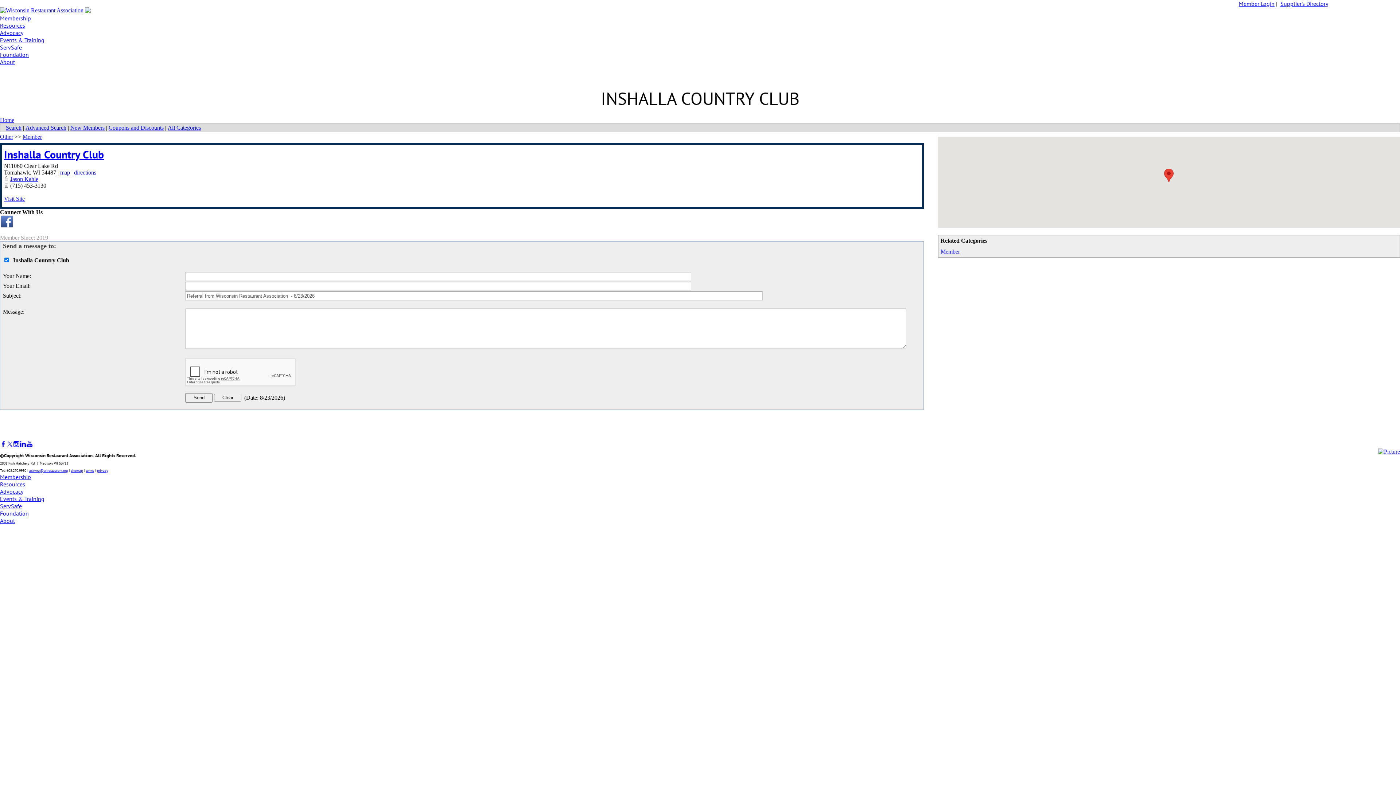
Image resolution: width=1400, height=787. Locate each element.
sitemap (77, 470)
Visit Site (14, 199)
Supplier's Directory (1304, 3)
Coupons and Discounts (136, 128)
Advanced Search (46, 128)
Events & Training (22, 40)
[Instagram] (16, 444)
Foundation (14, 54)
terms (90, 470)
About (7, 62)
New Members (87, 128)
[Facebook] (3, 444)
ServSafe (11, 47)
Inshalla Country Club (54, 154)
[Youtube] (29, 444)
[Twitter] (10, 444)
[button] (1169, 175)
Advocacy (11, 32)
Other (6, 137)
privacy (102, 470)
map (65, 172)
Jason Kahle (24, 179)
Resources (12, 25)
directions (85, 172)
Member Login (1257, 3)
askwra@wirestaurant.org (48, 470)
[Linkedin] (23, 444)
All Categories (184, 128)
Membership (15, 18)
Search (14, 128)
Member (950, 251)
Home (7, 120)
